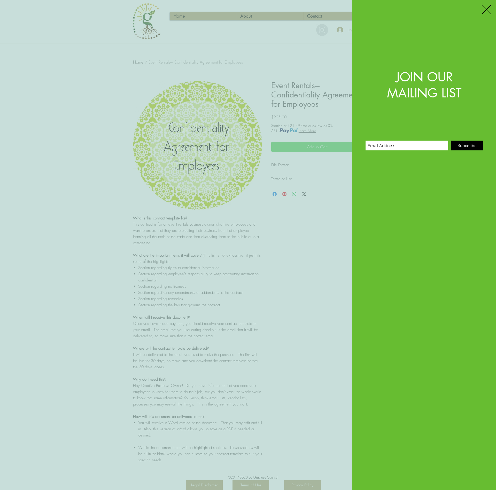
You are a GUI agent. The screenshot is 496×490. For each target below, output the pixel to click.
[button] (486, 9)
